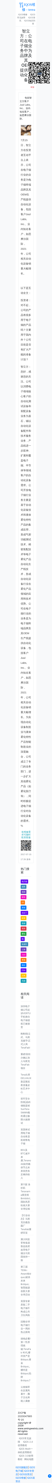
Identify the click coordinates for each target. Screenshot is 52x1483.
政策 (23, 918)
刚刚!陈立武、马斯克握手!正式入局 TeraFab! (25, 1040)
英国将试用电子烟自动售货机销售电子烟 (25, 1136)
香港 (23, 960)
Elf (23, 902)
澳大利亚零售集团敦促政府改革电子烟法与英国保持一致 (25, 1250)
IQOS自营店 (25, 1474)
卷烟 (23, 923)
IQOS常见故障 (26, 16)
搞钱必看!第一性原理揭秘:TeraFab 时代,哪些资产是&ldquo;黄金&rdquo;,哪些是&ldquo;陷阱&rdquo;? (26, 1359)
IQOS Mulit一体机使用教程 (25, 1450)
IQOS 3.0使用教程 (25, 1457)
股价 (23, 965)
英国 (23, 928)
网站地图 (29, 1459)
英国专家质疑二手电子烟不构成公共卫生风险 (25, 1308)
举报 (32, 87)
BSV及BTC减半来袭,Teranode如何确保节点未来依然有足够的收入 (26, 1164)
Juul (23, 955)
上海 (23, 949)
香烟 (23, 907)
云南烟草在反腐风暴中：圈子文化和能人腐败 (25, 1393)
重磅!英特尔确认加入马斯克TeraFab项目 (25, 1061)
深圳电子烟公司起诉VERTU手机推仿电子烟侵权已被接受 (26, 1017)
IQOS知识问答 (29, 22)
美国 (23, 892)
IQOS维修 (22, 14)
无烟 (23, 981)
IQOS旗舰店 (22, 1467)
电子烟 (24, 881)
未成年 (24, 944)
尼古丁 (24, 913)
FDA (23, 970)
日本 (23, 975)
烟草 (23, 887)
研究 (23, 897)
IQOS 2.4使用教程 (25, 1443)
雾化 (23, 934)
